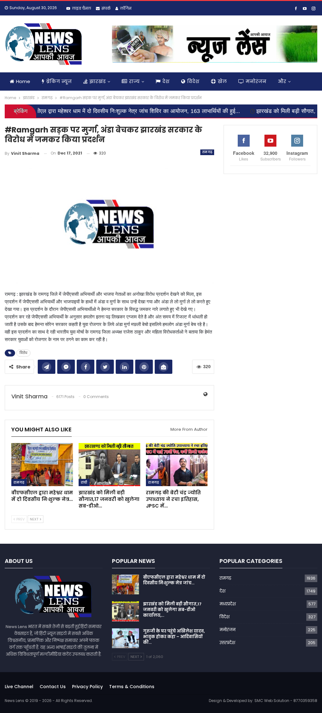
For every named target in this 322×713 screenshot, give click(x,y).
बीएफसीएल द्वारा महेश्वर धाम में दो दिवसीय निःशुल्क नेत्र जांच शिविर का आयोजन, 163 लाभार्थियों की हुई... (108, 111)
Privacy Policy (87, 686)
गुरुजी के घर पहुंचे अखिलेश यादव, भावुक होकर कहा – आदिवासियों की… (174, 636)
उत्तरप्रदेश (227, 643)
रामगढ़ (207, 152)
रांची (84, 482)
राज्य (134, 81)
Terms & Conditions (131, 686)
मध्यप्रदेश (227, 604)
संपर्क (106, 8)
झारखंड (97, 81)
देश (165, 81)
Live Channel (19, 686)
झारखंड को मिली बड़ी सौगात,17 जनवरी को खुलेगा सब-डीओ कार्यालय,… (172, 609)
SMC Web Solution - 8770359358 (285, 700)
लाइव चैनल (81, 8)
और (282, 81)
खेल (222, 81)
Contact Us (53, 686)
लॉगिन (125, 8)
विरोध (23, 353)
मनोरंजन (256, 81)
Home (23, 81)
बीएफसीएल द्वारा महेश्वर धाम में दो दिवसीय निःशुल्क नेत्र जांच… (174, 580)
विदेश (193, 81)
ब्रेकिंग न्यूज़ (59, 81)
